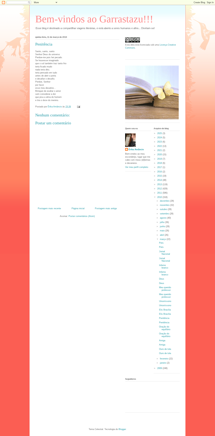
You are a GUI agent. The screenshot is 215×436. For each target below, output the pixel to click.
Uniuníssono (165, 301)
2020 (160, 154)
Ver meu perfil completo (136, 167)
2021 (160, 150)
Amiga (162, 340)
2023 (160, 141)
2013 (160, 184)
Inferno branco (163, 266)
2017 (160, 167)
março (163, 239)
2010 (160, 197)
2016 (160, 171)
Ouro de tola (165, 349)
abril (162, 235)
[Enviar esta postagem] (78, 106)
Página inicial (78, 208)
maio (162, 230)
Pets (161, 243)
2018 (160, 163)
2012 (160, 188)
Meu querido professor (165, 288)
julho (162, 222)
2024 (160, 137)
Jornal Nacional (164, 252)
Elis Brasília (165, 309)
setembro (165, 213)
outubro (164, 209)
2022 (160, 146)
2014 (160, 180)
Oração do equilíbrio (164, 328)
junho (163, 226)
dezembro (165, 201)
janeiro (163, 363)
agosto (163, 218)
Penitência (164, 318)
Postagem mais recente (49, 208)
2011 (160, 193)
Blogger (122, 429)
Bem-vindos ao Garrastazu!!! (94, 19)
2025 (160, 133)
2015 (160, 176)
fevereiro (164, 358)
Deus (161, 279)
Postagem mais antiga (106, 208)
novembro (165, 205)
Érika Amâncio (136, 149)
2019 (160, 159)
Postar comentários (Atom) (82, 216)
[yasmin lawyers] (152, 53)
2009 (160, 368)
